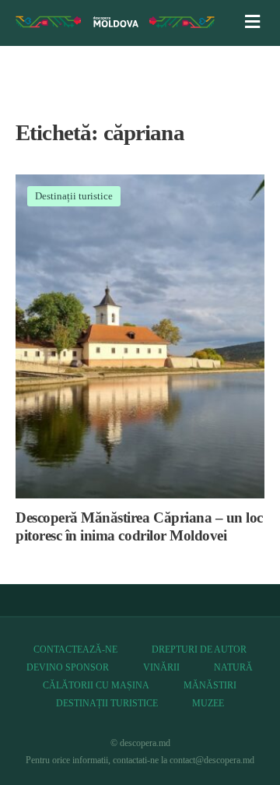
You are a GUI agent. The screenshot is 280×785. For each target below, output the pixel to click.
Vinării (161, 667)
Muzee (208, 703)
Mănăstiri (210, 685)
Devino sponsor (67, 667)
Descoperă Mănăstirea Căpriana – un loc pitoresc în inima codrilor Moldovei (139, 526)
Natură (233, 667)
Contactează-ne (75, 649)
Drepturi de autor (199, 649)
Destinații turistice (74, 196)
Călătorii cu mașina (96, 685)
